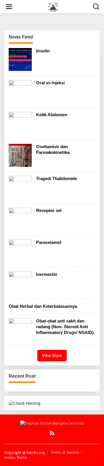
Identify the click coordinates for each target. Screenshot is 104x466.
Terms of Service (65, 452)
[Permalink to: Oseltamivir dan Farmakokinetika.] (20, 155)
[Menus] (9, 6)
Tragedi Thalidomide (56, 178)
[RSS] (52, 433)
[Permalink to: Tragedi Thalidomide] (20, 187)
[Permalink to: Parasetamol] (20, 250)
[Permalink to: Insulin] (20, 59)
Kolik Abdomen (51, 114)
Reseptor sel (49, 210)
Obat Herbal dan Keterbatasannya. (43, 306)
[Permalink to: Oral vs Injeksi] (20, 91)
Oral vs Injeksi (50, 82)
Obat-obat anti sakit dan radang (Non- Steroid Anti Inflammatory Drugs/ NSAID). (65, 326)
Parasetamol (48, 242)
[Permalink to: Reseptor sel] (20, 218)
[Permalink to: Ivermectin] (20, 282)
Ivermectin (46, 274)
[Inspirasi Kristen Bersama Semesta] (53, 6)
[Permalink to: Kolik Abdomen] (20, 123)
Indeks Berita (15, 457)
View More (52, 355)
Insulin (43, 50)
